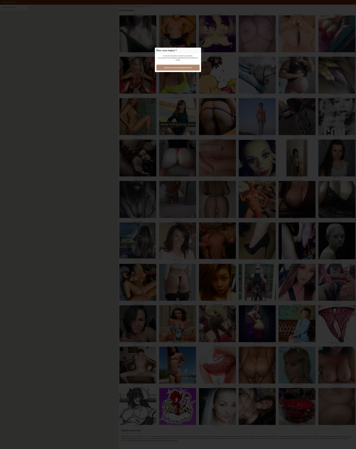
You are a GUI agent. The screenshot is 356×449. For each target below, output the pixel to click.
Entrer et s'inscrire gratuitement (178, 67)
